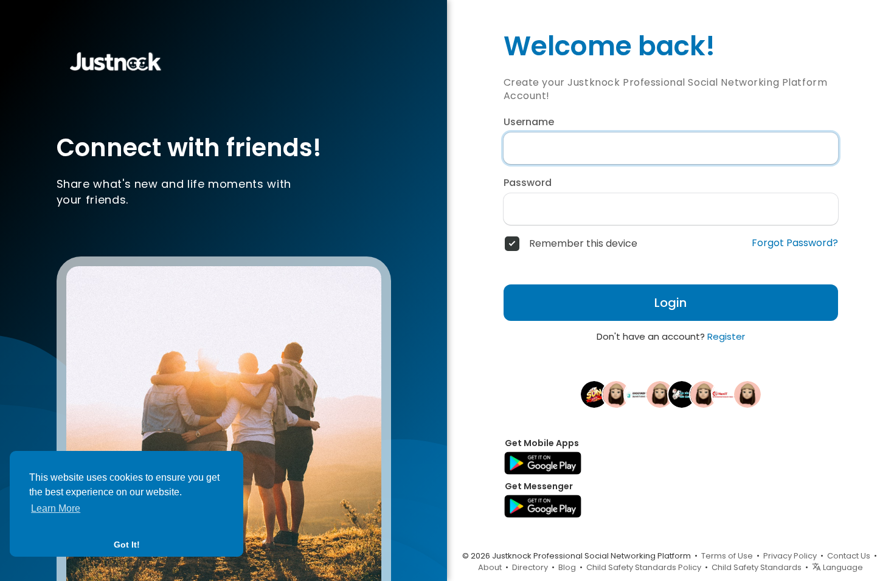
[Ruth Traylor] (703, 394)
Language (842, 567)
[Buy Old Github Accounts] (659, 394)
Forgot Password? (795, 243)
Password (528, 183)
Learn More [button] (55, 508)
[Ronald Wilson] (616, 394)
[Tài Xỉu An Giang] (681, 394)
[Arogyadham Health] (638, 394)
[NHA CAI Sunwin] (594, 394)
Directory (530, 567)
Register (726, 336)
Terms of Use (727, 556)
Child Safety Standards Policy (643, 567)
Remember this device (583, 243)
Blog (567, 567)
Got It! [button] (127, 544)
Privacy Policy (790, 556)
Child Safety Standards (757, 567)
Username (529, 122)
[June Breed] (747, 394)
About (490, 567)
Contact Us (848, 556)
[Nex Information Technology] (725, 394)
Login (670, 302)
